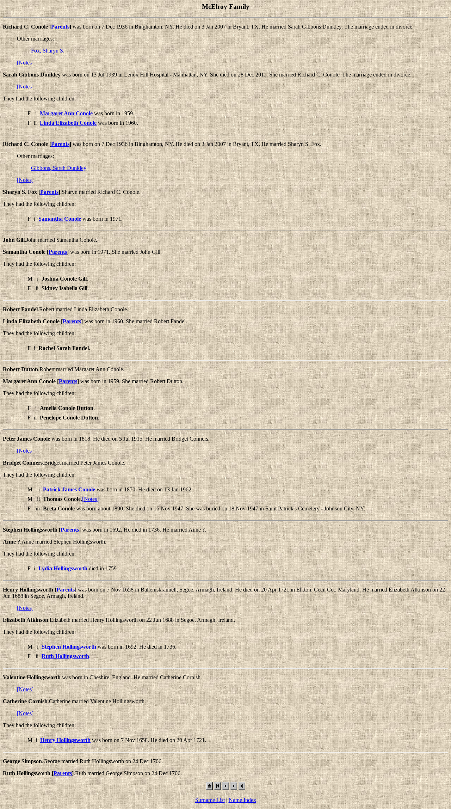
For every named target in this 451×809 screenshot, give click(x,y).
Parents (60, 27)
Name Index (242, 800)
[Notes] (25, 63)
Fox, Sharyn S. (47, 51)
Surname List (210, 800)
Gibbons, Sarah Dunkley (58, 168)
